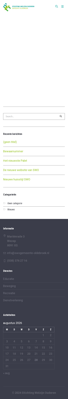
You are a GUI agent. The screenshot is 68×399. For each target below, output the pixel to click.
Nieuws (11, 209)
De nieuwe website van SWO (21, 170)
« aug (6, 373)
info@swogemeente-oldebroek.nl (28, 253)
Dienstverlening (13, 300)
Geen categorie (14, 203)
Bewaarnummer (13, 151)
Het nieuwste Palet (15, 160)
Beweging (9, 286)
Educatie (8, 278)
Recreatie (9, 293)
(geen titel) (10, 142)
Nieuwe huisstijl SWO (16, 179)
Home (23, 16)
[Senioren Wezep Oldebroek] (19, 7)
